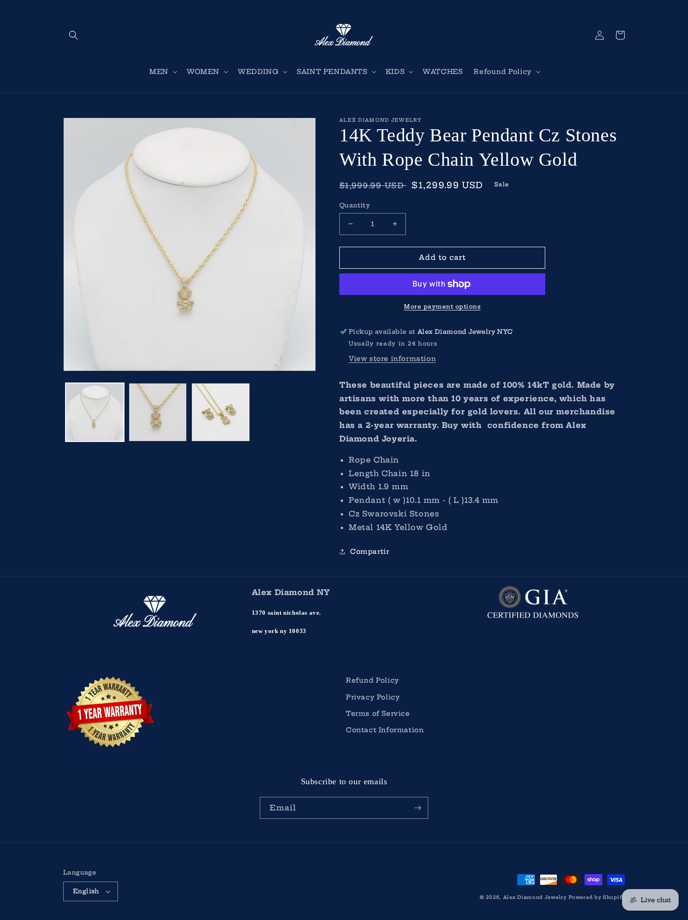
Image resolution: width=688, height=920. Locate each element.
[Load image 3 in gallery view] (220, 412)
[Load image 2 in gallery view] (158, 412)
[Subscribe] (417, 808)
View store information (392, 358)
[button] (73, 35)
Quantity (354, 205)
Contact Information (385, 730)
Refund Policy (372, 680)
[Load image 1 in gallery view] (95, 412)
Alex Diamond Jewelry (535, 897)
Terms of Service (378, 713)
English (86, 891)
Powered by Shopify (597, 897)
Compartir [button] (369, 551)
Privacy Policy (373, 697)
